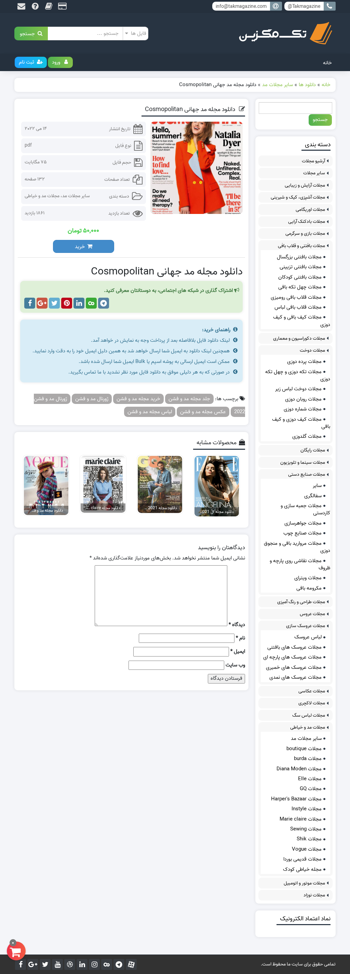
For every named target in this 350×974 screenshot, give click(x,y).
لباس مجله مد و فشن (149, 412)
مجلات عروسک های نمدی (295, 677)
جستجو (29, 33)
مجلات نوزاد (314, 895)
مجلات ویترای (308, 578)
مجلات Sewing (306, 829)
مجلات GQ (311, 789)
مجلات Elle (310, 779)
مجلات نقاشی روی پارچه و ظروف (300, 564)
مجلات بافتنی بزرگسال (299, 257)
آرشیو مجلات (313, 161)
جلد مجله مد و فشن (189, 399)
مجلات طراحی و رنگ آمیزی (301, 602)
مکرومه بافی (309, 588)
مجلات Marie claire (301, 819)
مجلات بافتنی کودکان (300, 277)
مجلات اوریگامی (310, 210)
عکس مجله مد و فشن (203, 412)
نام (240, 638)
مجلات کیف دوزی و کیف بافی (301, 423)
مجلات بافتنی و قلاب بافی (301, 246)
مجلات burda (308, 759)
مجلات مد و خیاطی (42, 196)
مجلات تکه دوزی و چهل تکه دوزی (297, 375)
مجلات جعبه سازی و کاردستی (305, 509)
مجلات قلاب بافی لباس (298, 307)
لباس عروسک (308, 637)
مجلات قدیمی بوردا (302, 859)
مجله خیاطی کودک (302, 869)
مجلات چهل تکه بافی (300, 287)
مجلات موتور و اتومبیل (304, 883)
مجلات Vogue (307, 849)
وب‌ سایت (235, 665)
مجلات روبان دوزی (303, 399)
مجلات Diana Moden (299, 769)
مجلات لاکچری (311, 703)
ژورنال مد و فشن (91, 399)
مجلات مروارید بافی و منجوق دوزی (297, 547)
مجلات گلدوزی (307, 436)
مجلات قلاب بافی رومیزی (296, 297)
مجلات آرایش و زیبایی (305, 185)
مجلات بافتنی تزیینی (301, 267)
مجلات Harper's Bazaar (296, 799)
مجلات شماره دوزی (303, 409)
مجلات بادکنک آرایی (306, 222)
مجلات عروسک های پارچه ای (292, 657)
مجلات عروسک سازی (305, 626)
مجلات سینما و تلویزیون (302, 462)
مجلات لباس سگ (308, 715)
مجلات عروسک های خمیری (294, 667)
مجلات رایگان (312, 450)
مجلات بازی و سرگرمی (305, 234)
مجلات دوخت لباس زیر (298, 389)
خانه (327, 63)
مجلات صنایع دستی (306, 474)
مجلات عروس (312, 614)
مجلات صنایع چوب (302, 533)
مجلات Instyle (307, 809)
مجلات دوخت (312, 350)
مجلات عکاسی (311, 691)
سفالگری (313, 496)
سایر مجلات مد (76, 196)
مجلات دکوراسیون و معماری (299, 338)
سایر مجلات (314, 173)
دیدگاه (237, 624)
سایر (317, 486)
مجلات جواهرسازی (303, 523)
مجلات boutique (304, 749)
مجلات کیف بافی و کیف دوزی (301, 320)
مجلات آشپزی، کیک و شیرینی (298, 197)
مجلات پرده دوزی (304, 361)
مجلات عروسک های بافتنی (294, 647)
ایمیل (237, 651)
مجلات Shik (309, 839)
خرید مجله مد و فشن (138, 399)
